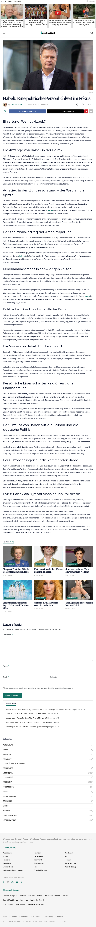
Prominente (8, 787)
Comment (8, 634)
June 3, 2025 (31, 104)
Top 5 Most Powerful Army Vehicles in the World (26, 714)
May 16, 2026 (8, 575)
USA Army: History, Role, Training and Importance (26, 722)
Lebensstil (44, 104)
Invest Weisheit (14, 921)
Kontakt (60, 917)
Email (6, 677)
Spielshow (7, 801)
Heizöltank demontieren (15, 763)
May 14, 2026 (39, 608)
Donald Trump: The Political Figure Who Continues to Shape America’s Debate (38, 709)
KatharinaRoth (16, 104)
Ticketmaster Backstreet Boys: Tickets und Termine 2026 (15, 605)
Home (5, 917)
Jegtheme (61, 921)
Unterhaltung (9, 820)
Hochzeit (9, 777)
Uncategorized (9, 815)
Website (53, 677)
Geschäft (7, 759)
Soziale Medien (9, 796)
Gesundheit (8, 768)
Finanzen (7, 754)
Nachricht (7, 782)
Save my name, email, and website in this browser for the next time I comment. (39, 688)
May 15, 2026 (70, 575)
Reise (5, 791)
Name (6, 666)
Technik (6, 811)
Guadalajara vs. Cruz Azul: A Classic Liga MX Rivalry (27, 727)
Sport (6, 806)
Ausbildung (8, 745)
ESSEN (5, 749)
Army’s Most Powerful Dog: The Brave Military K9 (26, 718)
